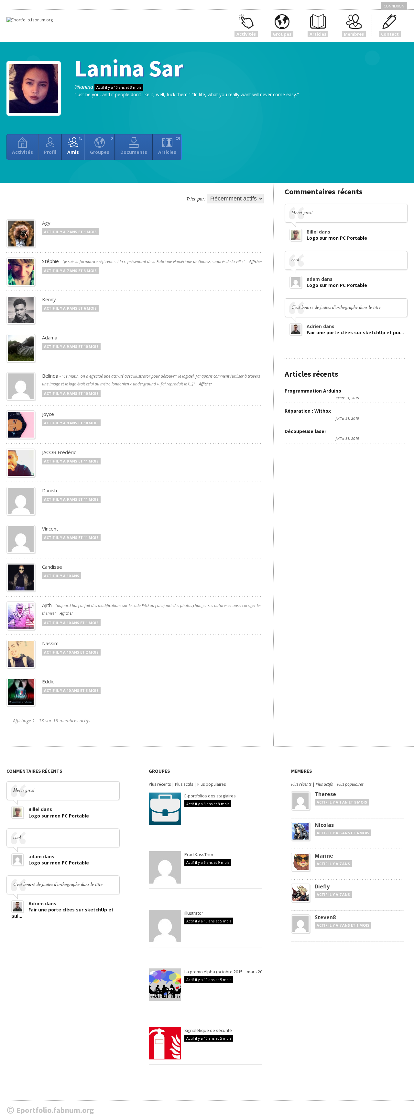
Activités (22, 152)
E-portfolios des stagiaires (210, 796)
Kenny (49, 299)
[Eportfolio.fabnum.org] (29, 20)
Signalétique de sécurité (208, 1030)
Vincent (50, 528)
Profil (50, 152)
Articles (169, 145)
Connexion (394, 6)
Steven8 (325, 917)
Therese (325, 794)
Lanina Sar (128, 68)
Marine (324, 855)
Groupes (101, 145)
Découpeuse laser (305, 431)
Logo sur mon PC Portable (337, 238)
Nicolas (324, 825)
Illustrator (193, 913)
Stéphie (50, 261)
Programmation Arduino (313, 391)
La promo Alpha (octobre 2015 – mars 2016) (226, 972)
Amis (74, 145)
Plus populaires (211, 784)
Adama (49, 337)
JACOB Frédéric (59, 452)
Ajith (47, 605)
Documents (133, 152)
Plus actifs (184, 784)
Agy (46, 223)
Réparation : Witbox (308, 411)
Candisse (52, 567)
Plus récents (160, 784)
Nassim (50, 643)
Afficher (255, 261)
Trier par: (196, 199)
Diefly (322, 886)
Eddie (48, 681)
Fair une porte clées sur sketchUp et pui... (355, 332)
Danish (49, 490)
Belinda (50, 375)
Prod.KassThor (198, 854)
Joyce (48, 414)
